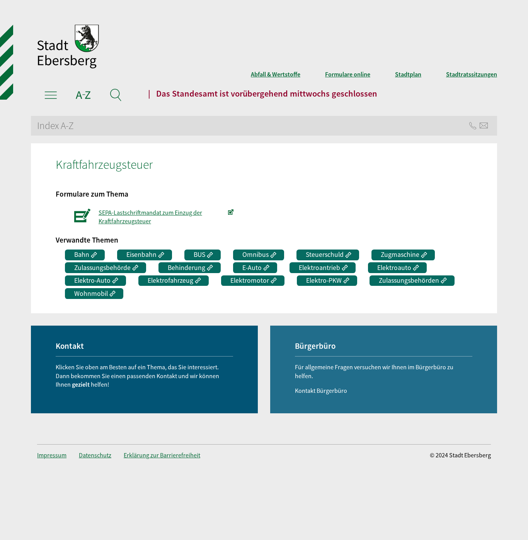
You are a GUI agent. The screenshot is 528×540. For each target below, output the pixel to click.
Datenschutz (95, 455)
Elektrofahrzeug (170, 280)
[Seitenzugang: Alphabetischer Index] (83, 96)
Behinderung (186, 267)
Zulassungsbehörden (409, 280)
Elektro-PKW (324, 280)
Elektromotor (249, 280)
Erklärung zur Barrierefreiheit (162, 455)
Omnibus (255, 254)
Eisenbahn (141, 254)
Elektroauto (394, 267)
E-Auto (252, 267)
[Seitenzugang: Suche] (115, 96)
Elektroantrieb (319, 267)
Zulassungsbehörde (102, 267)
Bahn (81, 254)
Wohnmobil (91, 293)
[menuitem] (58, 455)
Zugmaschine (400, 254)
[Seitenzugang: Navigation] (51, 96)
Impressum (51, 455)
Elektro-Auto (92, 280)
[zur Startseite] (169, 47)
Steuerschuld (325, 254)
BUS (199, 254)
